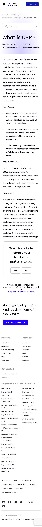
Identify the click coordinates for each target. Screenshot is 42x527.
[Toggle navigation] (4, 4)
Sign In (4, 377)
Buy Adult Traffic (8, 465)
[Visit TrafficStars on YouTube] (3, 506)
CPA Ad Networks (8, 447)
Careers (25, 350)
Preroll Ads (5, 451)
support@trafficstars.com (21, 292)
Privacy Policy (25, 480)
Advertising (14, 14)
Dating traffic (28, 395)
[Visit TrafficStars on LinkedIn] (3, 502)
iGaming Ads (27, 406)
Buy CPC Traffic (7, 461)
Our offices (27, 346)
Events (25, 357)
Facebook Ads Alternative (7, 400)
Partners (25, 360)
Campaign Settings (11, 18)
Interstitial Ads (28, 388)
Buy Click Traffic (7, 415)
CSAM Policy (21, 484)
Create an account (9, 374)
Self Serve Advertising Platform (10, 429)
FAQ (4, 14)
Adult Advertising (29, 409)
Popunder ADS (7, 444)
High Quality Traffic (30, 422)
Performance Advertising (6, 439)
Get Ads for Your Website (29, 414)
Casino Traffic (7, 458)
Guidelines (19, 488)
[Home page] (12, 4)
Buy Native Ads (7, 411)
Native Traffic (28, 419)
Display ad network (9, 424)
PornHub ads (27, 392)
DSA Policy (32, 484)
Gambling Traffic (29, 402)
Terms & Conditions (10, 480)
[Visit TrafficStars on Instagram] (15, 502)
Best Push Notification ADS (10, 419)
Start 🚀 (32, 4)
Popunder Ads (6, 392)
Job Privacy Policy (9, 492)
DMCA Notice (7, 488)
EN (32, 502)
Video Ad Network (8, 454)
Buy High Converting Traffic (9, 406)
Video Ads (5, 395)
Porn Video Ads (28, 399)
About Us (26, 343)
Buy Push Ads (6, 388)
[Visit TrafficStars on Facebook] (9, 502)
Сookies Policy (7, 484)
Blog (24, 353)
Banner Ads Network (9, 434)
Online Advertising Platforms (8, 470)
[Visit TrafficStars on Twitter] (21, 502)
